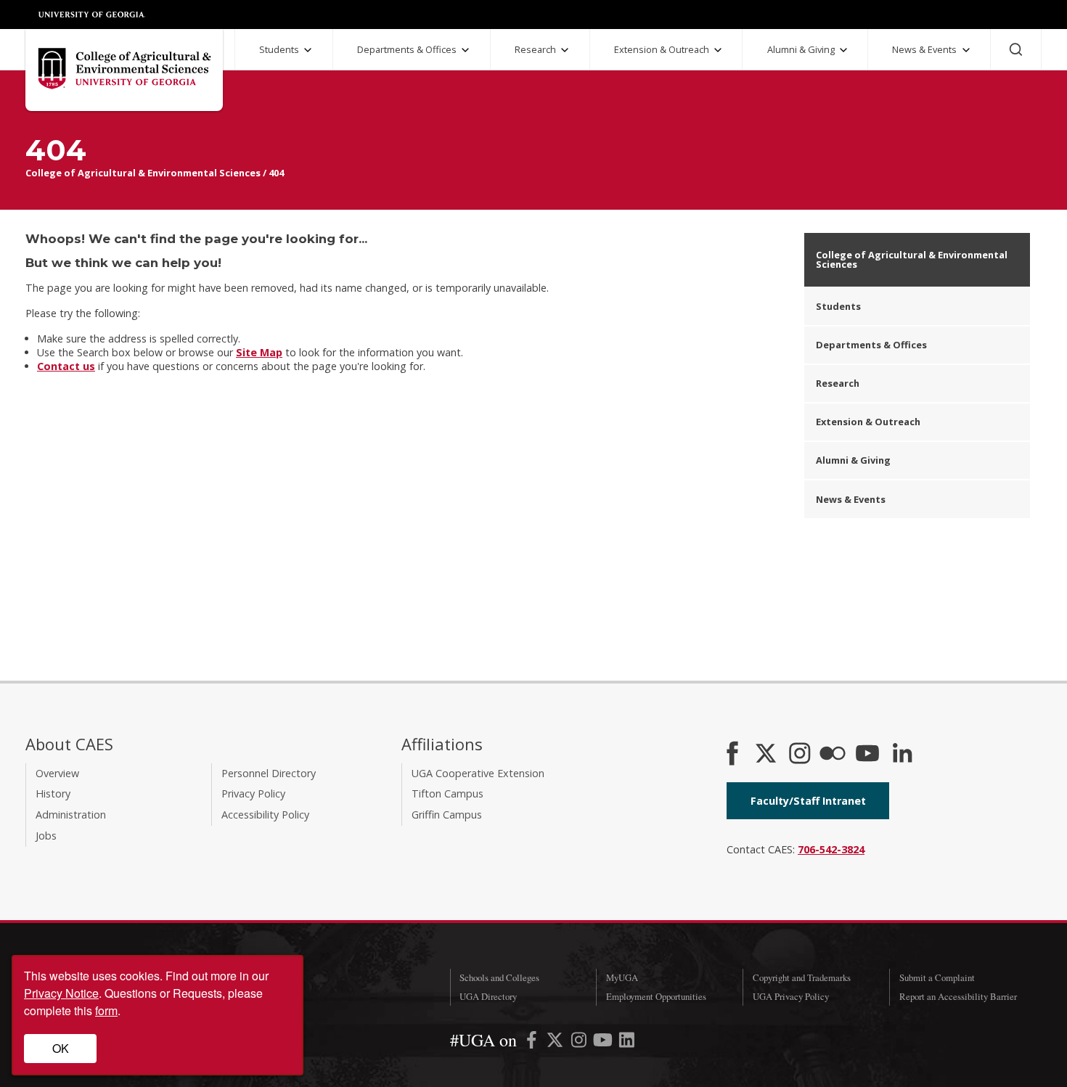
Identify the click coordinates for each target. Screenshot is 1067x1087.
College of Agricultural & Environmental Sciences (143, 172)
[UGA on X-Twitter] (556, 1042)
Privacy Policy (253, 793)
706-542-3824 (831, 849)
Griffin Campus (447, 814)
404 (276, 172)
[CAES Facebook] (732, 755)
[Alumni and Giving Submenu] (843, 50)
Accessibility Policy (265, 814)
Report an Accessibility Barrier (958, 996)
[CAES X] (767, 755)
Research (535, 49)
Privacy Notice (61, 993)
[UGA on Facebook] (533, 1042)
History (53, 793)
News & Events (924, 49)
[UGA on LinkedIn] (626, 1042)
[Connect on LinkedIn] (902, 755)
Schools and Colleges (499, 977)
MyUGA (622, 977)
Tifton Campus (447, 793)
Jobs (46, 835)
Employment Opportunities (656, 996)
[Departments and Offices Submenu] (465, 50)
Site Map (259, 352)
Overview (57, 773)
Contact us (66, 366)
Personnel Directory (268, 773)
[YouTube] (867, 755)
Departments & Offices (407, 49)
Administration (71, 814)
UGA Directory (488, 996)
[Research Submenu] (565, 50)
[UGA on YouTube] (604, 1042)
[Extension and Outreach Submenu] (718, 50)
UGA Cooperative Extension (478, 773)
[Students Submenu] (308, 50)
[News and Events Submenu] (966, 50)
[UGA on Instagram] (580, 1042)
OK (60, 1048)
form (106, 1010)
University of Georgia (92, 14)
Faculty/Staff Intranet (808, 801)
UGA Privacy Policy (791, 996)
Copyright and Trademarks (802, 977)
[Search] (1016, 49)
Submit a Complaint (937, 977)
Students (279, 49)
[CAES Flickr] (832, 755)
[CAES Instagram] (800, 755)
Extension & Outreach (661, 49)
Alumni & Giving (801, 49)
